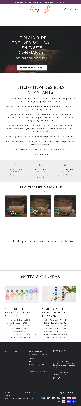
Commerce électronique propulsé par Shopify (19, 398)
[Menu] (6, 9)
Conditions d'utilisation (38, 372)
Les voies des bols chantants (19, 393)
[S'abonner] (75, 357)
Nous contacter (11, 351)
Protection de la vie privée (39, 355)
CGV (30, 368)
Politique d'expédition (37, 365)
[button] (65, 9)
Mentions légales (35, 351)
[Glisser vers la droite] (42, 191)
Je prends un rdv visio (31, 67)
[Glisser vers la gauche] (38, 191)
